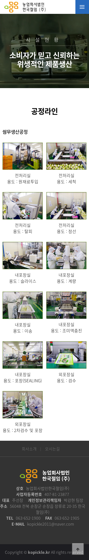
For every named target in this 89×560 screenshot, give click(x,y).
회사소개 (29, 449)
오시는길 (52, 449)
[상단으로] (78, 549)
